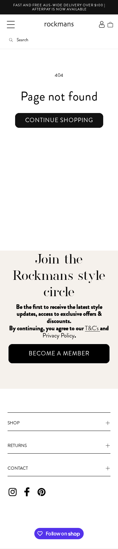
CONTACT (18, 468)
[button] (10, 24)
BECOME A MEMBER (59, 353)
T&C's (92, 328)
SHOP (14, 423)
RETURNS (17, 445)
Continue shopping (59, 120)
